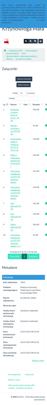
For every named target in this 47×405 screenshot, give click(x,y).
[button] (43, 2)
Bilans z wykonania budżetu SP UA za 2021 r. (15, 160)
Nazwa (13, 104)
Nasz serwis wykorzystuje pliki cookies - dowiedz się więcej (21, 386)
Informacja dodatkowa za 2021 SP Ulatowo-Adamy (15, 176)
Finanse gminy (31, 50)
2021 (23, 53)
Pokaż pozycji (24, 93)
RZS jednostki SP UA (15, 206)
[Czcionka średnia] (30, 41)
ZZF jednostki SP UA (15, 217)
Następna (33, 256)
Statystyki (29, 374)
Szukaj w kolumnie (24, 79)
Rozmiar (36, 104)
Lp (4, 104)
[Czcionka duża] (35, 41)
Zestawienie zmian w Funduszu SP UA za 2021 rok (15, 144)
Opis (25, 104)
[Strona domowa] (5, 50)
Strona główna (14, 374)
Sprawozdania (12, 53)
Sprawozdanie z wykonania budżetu (21, 56)
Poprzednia (15, 256)
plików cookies (30, 20)
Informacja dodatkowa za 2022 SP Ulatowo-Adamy (15, 193)
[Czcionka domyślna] (26, 41)
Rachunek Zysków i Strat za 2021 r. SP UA (14, 115)
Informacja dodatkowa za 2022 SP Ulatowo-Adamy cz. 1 (15, 240)
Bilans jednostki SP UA (15, 227)
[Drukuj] (40, 41)
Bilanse (9, 59)
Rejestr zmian (38, 360)
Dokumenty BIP (15, 50)
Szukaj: (12, 98)
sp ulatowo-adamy (24, 59)
